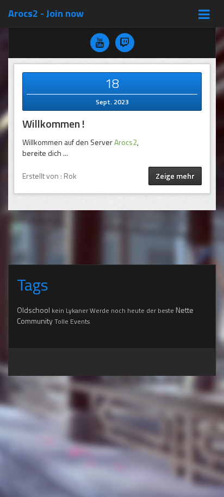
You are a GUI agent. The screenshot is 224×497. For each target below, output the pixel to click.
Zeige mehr (175, 175)
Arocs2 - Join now (46, 13)
